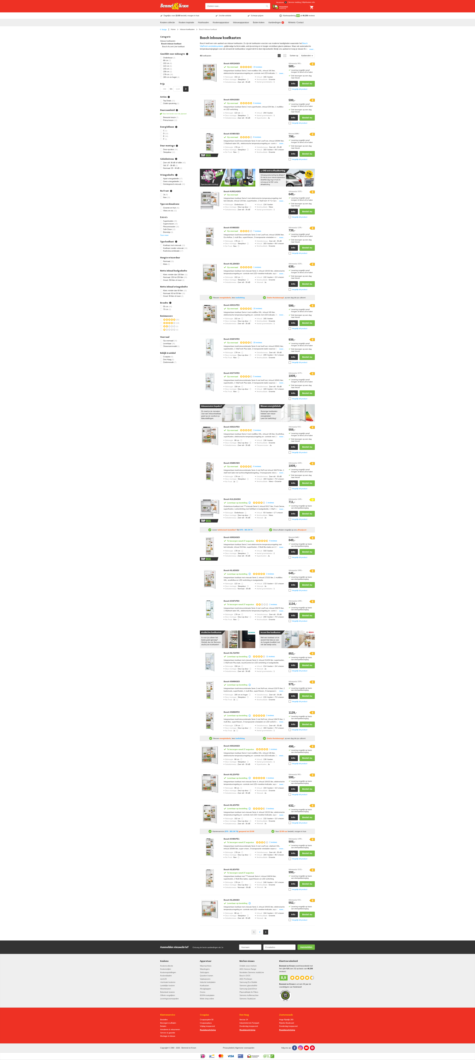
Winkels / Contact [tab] (296, 22)
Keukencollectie (166, 966)
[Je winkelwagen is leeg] (312, 7)
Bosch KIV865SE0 (231, 228)
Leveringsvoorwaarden (169, 999)
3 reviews (257, 430)
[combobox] (237, 6)
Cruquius (204, 1015)
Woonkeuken (165, 989)
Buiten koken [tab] (258, 22)
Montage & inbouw (167, 1036)
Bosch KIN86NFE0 (232, 712)
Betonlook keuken (167, 992)
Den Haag (244, 1015)
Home (173, 29)
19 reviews (257, 67)
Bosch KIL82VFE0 (231, 870)
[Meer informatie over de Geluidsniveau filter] (176, 159)
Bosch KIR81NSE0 (232, 537)
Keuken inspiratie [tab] (186, 22)
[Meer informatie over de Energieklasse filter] (176, 127)
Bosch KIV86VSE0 (231, 134)
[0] (312, 7)
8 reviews (257, 137)
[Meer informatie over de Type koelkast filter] (176, 241)
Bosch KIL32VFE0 (231, 805)
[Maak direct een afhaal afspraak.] (287, 178)
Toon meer (164, 235)
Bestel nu (307, 83)
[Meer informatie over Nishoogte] (242, 77)
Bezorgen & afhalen (168, 1023)
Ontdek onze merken (248, 966)
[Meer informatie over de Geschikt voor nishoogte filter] (187, 54)
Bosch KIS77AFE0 (231, 373)
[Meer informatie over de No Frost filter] (171, 191)
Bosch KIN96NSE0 (232, 682)
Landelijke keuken (167, 985)
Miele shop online (207, 999)
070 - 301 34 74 (246, 530)
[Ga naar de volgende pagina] (265, 932)
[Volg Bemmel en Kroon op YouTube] (306, 1047)
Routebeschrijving (208, 1030)
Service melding (294, 2)
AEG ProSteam (245, 979)
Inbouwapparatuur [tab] (241, 22)
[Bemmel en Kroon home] (174, 6)
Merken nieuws (246, 961)
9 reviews (273, 541)
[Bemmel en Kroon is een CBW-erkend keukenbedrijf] (268, 1056)
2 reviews (270, 574)
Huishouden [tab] (203, 22)
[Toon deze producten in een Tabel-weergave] (285, 55)
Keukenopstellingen (168, 972)
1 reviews (257, 267)
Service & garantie (167, 1033)
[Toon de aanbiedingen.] (227, 178)
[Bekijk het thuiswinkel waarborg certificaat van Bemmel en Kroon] (280, 6)
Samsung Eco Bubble (248, 982)
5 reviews (257, 376)
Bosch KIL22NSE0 (231, 900)
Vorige (164, 29)
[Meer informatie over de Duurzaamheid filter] (177, 110)
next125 (163, 979)
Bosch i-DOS (244, 976)
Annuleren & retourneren (170, 1029)
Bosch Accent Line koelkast (173, 47)
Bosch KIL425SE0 (231, 570)
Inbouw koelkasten (187, 29)
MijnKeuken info (308, 2)
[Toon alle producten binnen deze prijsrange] (186, 89)
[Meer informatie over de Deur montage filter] (177, 146)
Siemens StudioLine (247, 999)
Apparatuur (206, 961)
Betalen (163, 1026)
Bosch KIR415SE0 (231, 100)
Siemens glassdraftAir (248, 985)
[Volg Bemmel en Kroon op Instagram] (300, 1047)
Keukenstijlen (165, 969)
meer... (312, 49)
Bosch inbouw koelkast (171, 44)
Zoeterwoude (286, 1015)
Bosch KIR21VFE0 (231, 427)
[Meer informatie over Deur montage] (248, 80)
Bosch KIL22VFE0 (231, 775)
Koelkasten (204, 985)
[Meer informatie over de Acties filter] (168, 97)
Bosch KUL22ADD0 (232, 499)
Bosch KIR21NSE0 (232, 746)
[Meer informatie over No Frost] (238, 152)
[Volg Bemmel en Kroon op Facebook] (294, 1047)
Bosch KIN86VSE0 (232, 463)
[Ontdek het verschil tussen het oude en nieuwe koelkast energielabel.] (287, 413)
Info (293, 83)
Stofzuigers (204, 972)
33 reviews (257, 342)
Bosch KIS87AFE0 (231, 339)
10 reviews (257, 308)
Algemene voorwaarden (244, 1048)
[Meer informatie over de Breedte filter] (170, 303)
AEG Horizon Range (247, 969)
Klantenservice (167, 1015)
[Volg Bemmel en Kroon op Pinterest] (312, 1047)
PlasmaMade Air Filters (248, 992)
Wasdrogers (205, 969)
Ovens (202, 992)
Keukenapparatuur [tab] (221, 22)
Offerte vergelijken (167, 995)
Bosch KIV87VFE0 (231, 601)
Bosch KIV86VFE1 (231, 839)
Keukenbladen (166, 976)
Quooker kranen (206, 976)
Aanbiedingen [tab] (274, 22)
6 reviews (257, 103)
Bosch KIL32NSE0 (231, 264)
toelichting (240, 298)
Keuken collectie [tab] (167, 22)
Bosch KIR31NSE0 (232, 64)
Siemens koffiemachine (248, 995)
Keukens (164, 961)
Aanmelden (306, 947)
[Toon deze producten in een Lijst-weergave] (279, 55)
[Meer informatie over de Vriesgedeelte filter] (176, 175)
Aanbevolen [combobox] (306, 55)
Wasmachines (205, 966)
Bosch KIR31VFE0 (231, 305)
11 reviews (270, 656)
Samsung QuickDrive (248, 989)
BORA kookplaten (207, 995)
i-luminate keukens (167, 982)
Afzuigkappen (205, 989)
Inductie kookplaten (207, 982)
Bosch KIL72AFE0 (231, 653)
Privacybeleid (228, 1048)
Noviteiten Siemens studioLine (251, 972)
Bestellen (164, 1020)
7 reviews (257, 231)
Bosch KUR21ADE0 (232, 191)
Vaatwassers (205, 979)
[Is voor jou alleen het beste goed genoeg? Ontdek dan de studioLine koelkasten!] (227, 639)
